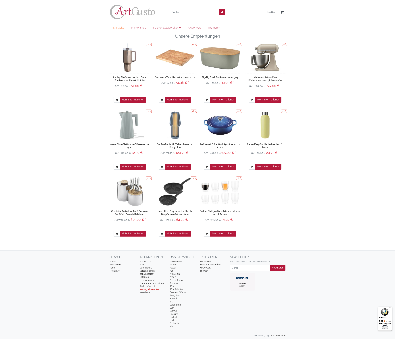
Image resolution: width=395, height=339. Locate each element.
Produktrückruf (147, 280)
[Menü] (390, 308)
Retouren (144, 277)
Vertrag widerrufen (149, 289)
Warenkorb (115, 264)
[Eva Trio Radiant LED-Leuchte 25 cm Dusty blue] (175, 124)
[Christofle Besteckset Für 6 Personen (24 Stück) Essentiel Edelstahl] (130, 191)
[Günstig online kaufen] (137, 12)
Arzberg (174, 283)
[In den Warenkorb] (117, 100)
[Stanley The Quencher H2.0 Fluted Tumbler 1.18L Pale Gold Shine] (130, 57)
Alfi (171, 271)
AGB (142, 264)
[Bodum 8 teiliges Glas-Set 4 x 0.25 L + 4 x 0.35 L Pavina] (220, 191)
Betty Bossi (175, 295)
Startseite (118, 27)
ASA (172, 286)
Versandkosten (147, 271)
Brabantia (174, 323)
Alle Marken (176, 261)
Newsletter (145, 292)
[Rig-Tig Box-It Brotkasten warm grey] (220, 57)
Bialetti (173, 298)
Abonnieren (277, 267)
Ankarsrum (175, 274)
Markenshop (138, 27)
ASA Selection (177, 289)
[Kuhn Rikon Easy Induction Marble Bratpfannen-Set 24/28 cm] (175, 191)
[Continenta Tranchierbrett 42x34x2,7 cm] (175, 57)
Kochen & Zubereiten (166, 27)
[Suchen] (222, 12)
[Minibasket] (282, 12)
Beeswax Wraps (178, 292)
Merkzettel (115, 271)
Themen (213, 27)
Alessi (173, 267)
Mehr (172, 326)
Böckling (174, 314)
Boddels (174, 317)
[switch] (385, 327)
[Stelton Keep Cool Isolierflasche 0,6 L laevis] (265, 124)
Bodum (173, 320)
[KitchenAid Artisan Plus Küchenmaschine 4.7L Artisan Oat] (265, 57)
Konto (112, 267)
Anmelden (271, 12)
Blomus (173, 311)
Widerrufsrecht (147, 286)
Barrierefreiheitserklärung (152, 283)
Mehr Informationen (133, 99)
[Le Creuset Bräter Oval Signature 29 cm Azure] (220, 124)
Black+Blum (175, 305)
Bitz (171, 301)
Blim (172, 308)
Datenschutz (146, 267)
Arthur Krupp (176, 280)
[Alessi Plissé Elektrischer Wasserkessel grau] (130, 124)
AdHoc (173, 264)
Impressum (145, 261)
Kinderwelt (194, 27)
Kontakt (113, 261)
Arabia (173, 277)
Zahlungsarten (147, 274)
